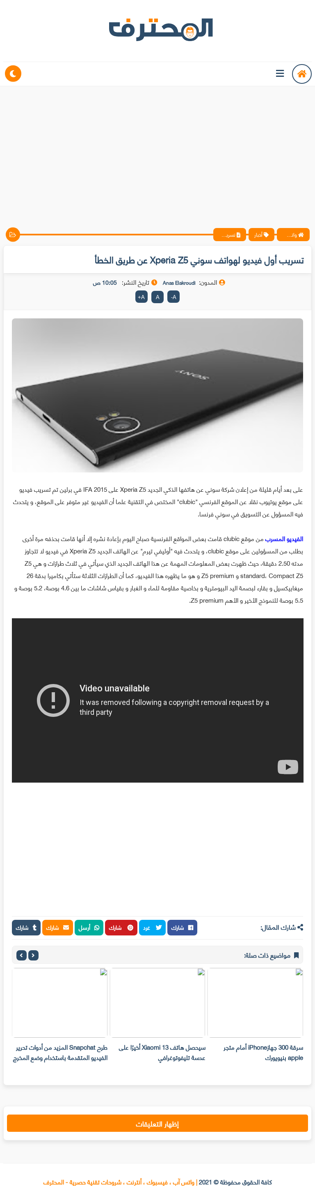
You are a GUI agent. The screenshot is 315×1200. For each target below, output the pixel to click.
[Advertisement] (157, 149)
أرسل (84, 927)
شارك (177, 927)
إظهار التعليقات (157, 1123)
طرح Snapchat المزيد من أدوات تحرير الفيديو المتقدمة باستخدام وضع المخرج (60, 1052)
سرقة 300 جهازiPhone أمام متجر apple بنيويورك (263, 1052)
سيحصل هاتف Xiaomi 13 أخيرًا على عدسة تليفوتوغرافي (162, 1052)
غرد (147, 927)
